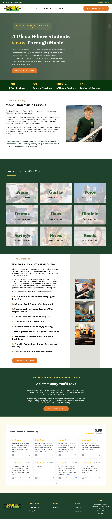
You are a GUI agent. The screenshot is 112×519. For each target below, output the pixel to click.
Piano (22, 192)
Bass (56, 213)
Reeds (89, 235)
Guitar (56, 192)
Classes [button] (58, 8)
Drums (22, 213)
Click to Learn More (23, 197)
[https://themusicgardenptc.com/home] (12, 8)
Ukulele (90, 213)
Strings (22, 235)
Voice (90, 192)
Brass (56, 235)
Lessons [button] (46, 8)
